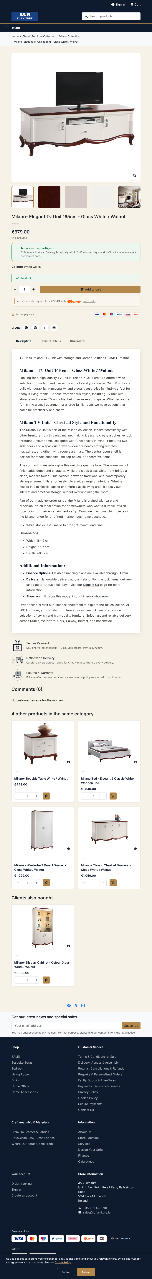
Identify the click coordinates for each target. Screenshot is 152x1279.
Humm (123, 573)
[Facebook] (69, 1005)
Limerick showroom (95, 596)
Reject (66, 1272)
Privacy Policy (88, 1092)
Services (84, 1144)
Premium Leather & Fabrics (30, 1132)
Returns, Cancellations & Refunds (101, 1068)
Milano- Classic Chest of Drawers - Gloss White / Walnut (106, 867)
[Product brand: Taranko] (15, 224)
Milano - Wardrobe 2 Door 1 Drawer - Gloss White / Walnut (40, 867)
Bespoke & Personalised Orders (100, 1074)
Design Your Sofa (90, 1149)
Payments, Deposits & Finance (99, 1086)
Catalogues (86, 1161)
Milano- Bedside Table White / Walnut (41, 778)
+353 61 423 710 (95, 1208)
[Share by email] (54, 327)
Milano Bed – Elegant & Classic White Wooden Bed (107, 781)
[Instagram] (83, 1005)
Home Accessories (24, 1092)
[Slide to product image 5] (129, 197)
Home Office (20, 1086)
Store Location (88, 1138)
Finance (83, 1155)
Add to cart (90, 289)
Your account (20, 1174)
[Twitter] (76, 1005)
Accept (86, 1272)
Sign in (16, 1189)
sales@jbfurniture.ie (96, 1212)
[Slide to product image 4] (103, 197)
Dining (15, 1080)
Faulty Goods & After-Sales (97, 1080)
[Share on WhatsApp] (26, 327)
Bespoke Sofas (21, 1062)
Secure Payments (90, 1104)
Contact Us (91, 585)
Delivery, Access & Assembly (98, 1062)
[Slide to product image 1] (22, 197)
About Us (84, 1132)
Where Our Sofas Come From (32, 1144)
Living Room (20, 1074)
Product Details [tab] (50, 341)
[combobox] (111, 16)
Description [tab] (23, 341)
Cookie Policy (88, 1098)
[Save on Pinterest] (35, 327)
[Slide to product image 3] (76, 197)
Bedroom (17, 1068)
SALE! (15, 1056)
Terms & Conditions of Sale (97, 1056)
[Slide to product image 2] (49, 197)
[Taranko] (42, 771)
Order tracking (21, 1183)
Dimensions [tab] (77, 341)
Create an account (24, 1195)
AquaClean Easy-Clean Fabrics (32, 1138)
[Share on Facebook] (45, 327)
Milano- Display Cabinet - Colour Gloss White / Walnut (42, 965)
